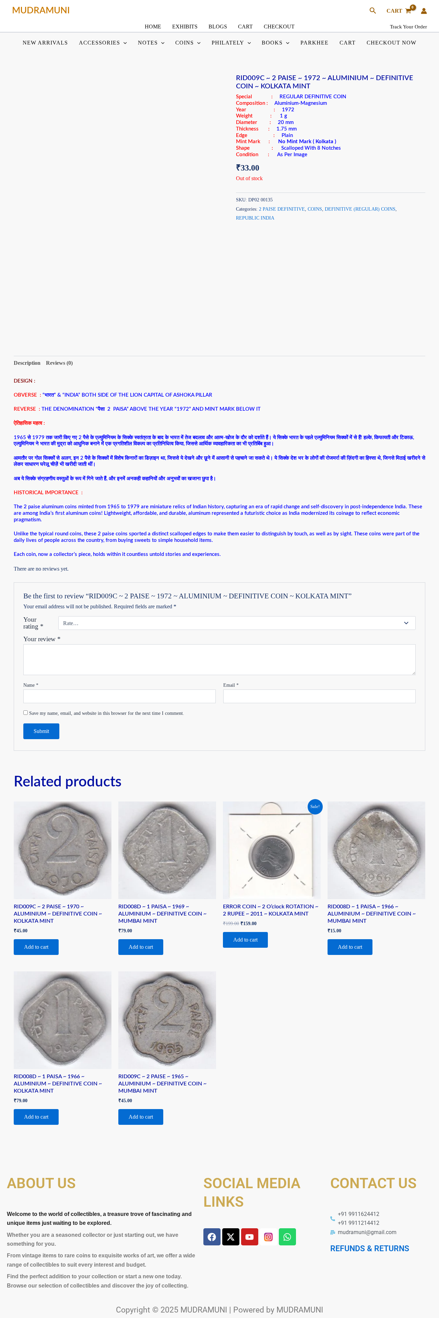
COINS (184, 43)
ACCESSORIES (99, 43)
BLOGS (218, 26)
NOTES (148, 43)
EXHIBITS (185, 26)
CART (245, 26)
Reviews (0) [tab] (59, 363)
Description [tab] (27, 363)
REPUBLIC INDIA (255, 218)
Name (30, 685)
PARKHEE (314, 43)
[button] (373, 11)
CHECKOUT (279, 26)
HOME (153, 26)
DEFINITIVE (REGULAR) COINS (360, 209)
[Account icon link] (424, 11)
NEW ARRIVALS (45, 43)
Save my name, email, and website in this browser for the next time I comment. (106, 713)
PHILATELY (228, 43)
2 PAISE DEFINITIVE (282, 209)
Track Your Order (408, 26)
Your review (42, 639)
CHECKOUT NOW (391, 43)
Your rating (33, 623)
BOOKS (272, 43)
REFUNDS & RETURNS (369, 1248)
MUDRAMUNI (41, 10)
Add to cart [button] (36, 947)
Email (231, 685)
